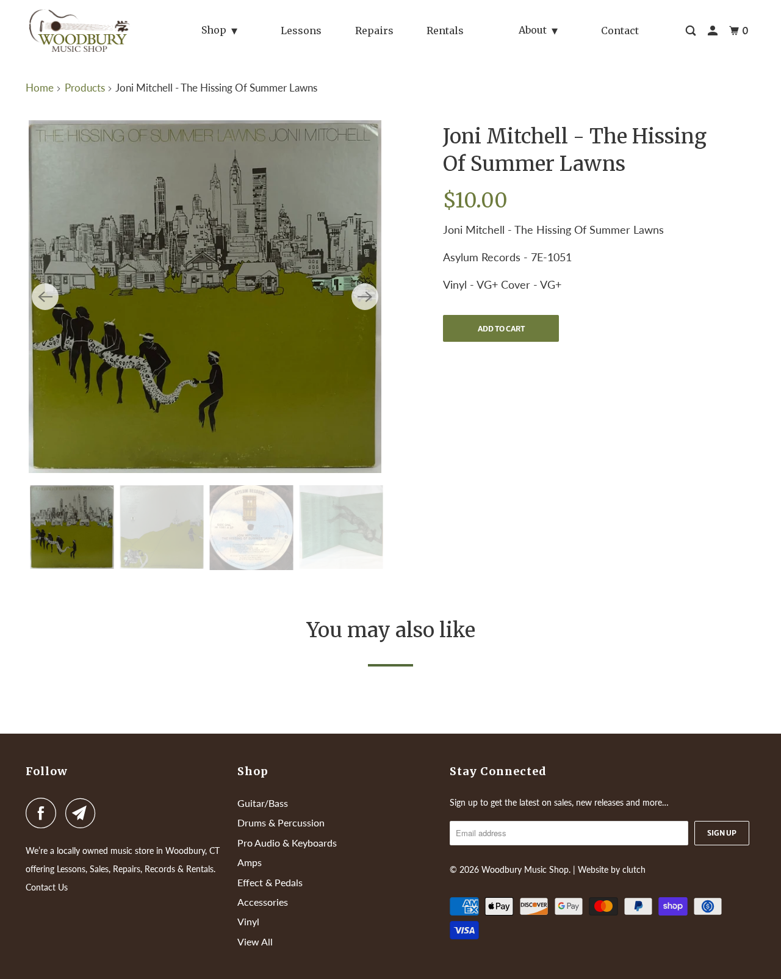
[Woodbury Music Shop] (81, 30)
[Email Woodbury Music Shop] (83, 813)
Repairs (374, 30)
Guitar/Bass (262, 803)
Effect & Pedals (270, 882)
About (533, 30)
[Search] (691, 31)
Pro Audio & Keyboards (287, 842)
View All (255, 941)
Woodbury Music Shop (525, 869)
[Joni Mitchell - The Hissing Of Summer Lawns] (205, 296)
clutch (634, 869)
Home (40, 87)
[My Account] (713, 31)
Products (85, 87)
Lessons (301, 30)
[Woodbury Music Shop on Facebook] (44, 813)
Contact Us (47, 887)
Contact (620, 30)
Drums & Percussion (281, 822)
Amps (249, 862)
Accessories (262, 902)
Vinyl (248, 921)
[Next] (364, 296)
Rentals (445, 30)
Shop (213, 30)
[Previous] (45, 296)
